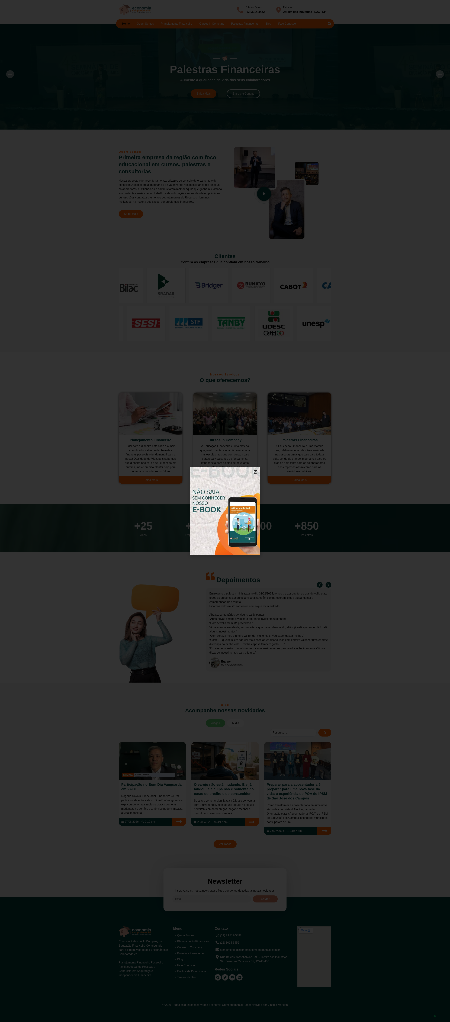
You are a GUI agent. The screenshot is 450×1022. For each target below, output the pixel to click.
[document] (225, 511)
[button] (255, 472)
